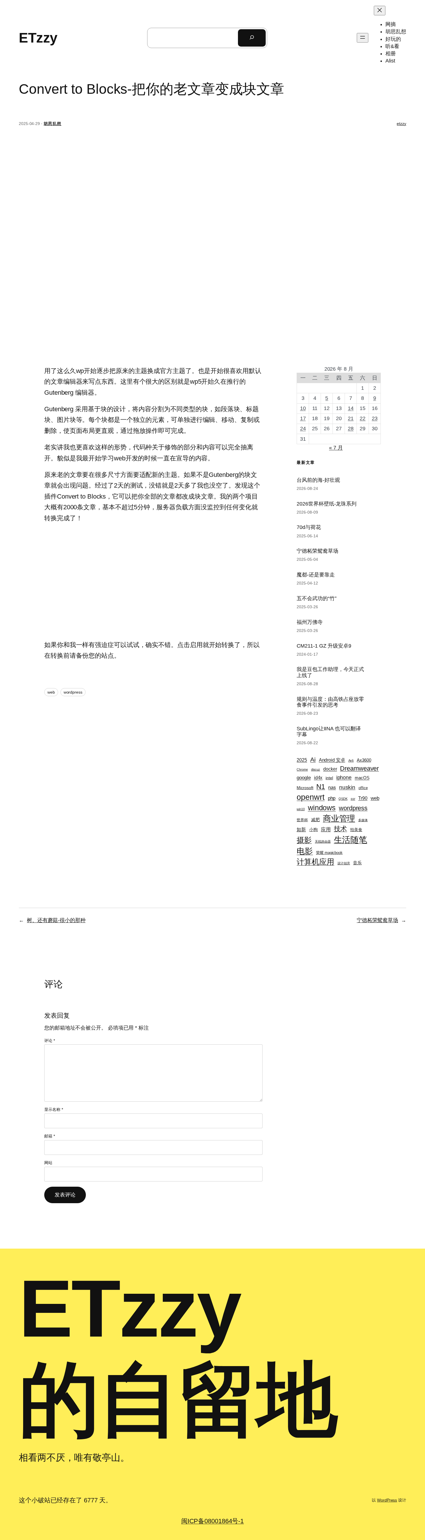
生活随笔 (350, 839)
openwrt (310, 797)
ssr (353, 798)
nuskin (347, 787)
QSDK (343, 798)
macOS (362, 777)
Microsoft (305, 787)
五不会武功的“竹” (316, 598)
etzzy (401, 123)
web (51, 692)
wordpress (73, 692)
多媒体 (363, 820)
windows (322, 808)
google (304, 777)
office (363, 788)
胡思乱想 (53, 123)
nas (332, 787)
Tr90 (362, 798)
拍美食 (356, 829)
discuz (315, 769)
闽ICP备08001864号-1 (212, 1521)
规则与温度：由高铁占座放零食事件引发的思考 (330, 702)
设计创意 (343, 863)
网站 (48, 1162)
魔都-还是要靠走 (316, 575)
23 (375, 418)
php (332, 798)
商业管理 (339, 818)
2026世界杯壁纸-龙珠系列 (326, 504)
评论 (49, 1040)
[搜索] (252, 38)
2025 (302, 760)
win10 (301, 809)
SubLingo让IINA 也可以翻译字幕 (329, 731)
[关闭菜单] (379, 10)
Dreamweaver (359, 768)
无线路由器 (323, 841)
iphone (344, 777)
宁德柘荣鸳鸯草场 (317, 551)
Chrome (302, 769)
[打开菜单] (362, 38)
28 (351, 428)
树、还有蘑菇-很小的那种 (56, 920)
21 (351, 418)
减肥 (315, 819)
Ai (313, 759)
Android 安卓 (332, 759)
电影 (305, 851)
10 (303, 408)
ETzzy (38, 37)
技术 (340, 829)
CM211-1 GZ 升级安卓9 (324, 646)
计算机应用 (315, 862)
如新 (301, 829)
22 (362, 418)
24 (303, 428)
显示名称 (53, 1109)
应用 (326, 829)
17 (303, 418)
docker (330, 769)
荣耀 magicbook (329, 852)
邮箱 (49, 1136)
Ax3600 (364, 760)
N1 (320, 787)
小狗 (313, 829)
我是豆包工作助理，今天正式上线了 (330, 672)
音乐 (357, 863)
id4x (318, 777)
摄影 (304, 840)
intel (329, 777)
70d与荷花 (309, 527)
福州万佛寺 (310, 622)
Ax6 (351, 760)
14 (351, 408)
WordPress (387, 1500)
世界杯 (302, 820)
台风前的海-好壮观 (318, 480)
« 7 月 (336, 448)
